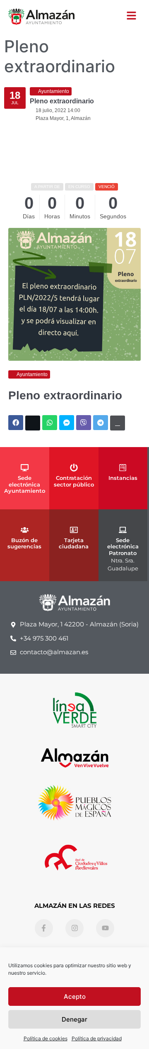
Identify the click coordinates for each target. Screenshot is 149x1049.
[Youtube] (105, 928)
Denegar (74, 1019)
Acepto (75, 996)
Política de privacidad (97, 1038)
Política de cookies (45, 1038)
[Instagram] (74, 928)
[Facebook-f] (44, 928)
